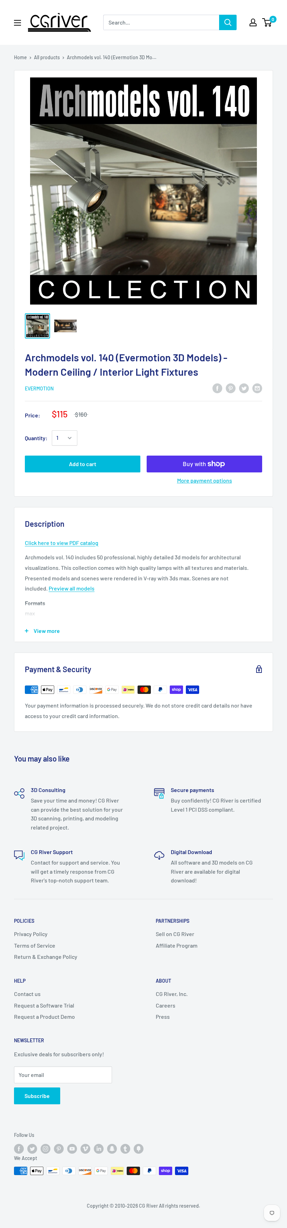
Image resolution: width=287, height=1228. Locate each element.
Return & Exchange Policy (45, 956)
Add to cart (82, 463)
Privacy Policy (31, 933)
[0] (267, 22)
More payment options (204, 480)
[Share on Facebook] (217, 387)
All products (47, 57)
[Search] (228, 22)
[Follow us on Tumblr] (125, 1148)
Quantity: (36, 438)
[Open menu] (17, 23)
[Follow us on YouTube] (72, 1148)
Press (163, 1016)
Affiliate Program (176, 945)
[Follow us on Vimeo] (85, 1148)
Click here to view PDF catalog (61, 542)
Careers (165, 1005)
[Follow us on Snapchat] (112, 1148)
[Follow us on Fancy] (139, 1148)
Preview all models (71, 588)
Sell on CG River (175, 933)
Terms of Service (34, 945)
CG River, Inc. (172, 993)
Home (20, 57)
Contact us (27, 993)
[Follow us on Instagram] (45, 1148)
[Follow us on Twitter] (32, 1148)
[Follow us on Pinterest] (59, 1148)
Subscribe (37, 1095)
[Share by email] (257, 387)
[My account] (253, 22)
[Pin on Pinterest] (231, 387)
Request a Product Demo (44, 1016)
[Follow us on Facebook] (19, 1148)
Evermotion (39, 388)
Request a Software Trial (44, 1005)
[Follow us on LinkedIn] (99, 1148)
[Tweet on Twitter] (244, 387)
